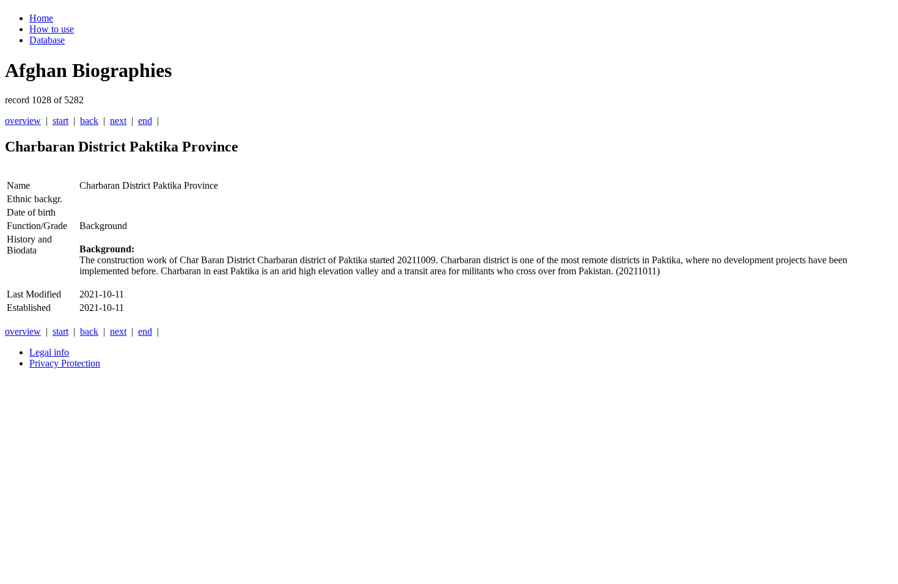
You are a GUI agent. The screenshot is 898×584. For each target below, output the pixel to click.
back (89, 120)
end (145, 120)
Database (47, 40)
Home (41, 18)
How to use (51, 29)
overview (23, 120)
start (60, 120)
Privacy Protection (64, 363)
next (118, 120)
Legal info (49, 352)
